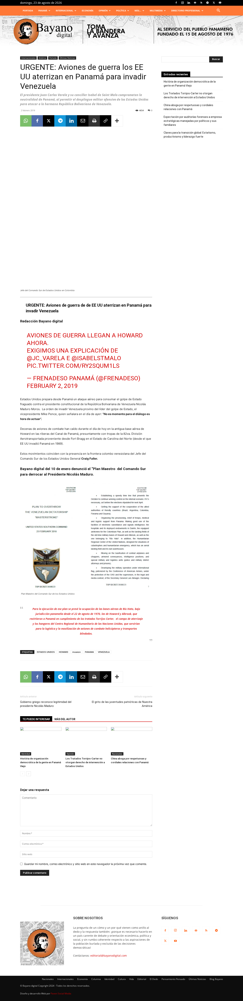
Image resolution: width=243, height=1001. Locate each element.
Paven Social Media (61, 993)
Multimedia (156, 10)
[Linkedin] (189, 2)
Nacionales (117, 753)
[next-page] (28, 773)
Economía (87, 10)
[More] (117, 121)
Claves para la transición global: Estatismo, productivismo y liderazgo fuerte (190, 134)
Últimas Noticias (67, 58)
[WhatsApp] (26, 121)
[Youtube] (220, 2)
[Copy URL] (105, 121)
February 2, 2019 (52, 385)
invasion (76, 652)
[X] (214, 2)
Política (121, 10)
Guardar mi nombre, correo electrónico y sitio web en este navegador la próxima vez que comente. (85, 864)
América (42, 58)
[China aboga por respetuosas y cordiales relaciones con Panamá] (131, 741)
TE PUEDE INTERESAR (36, 719)
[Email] (82, 121)
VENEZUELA (104, 652)
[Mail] (195, 2)
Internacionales (28, 58)
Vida (131, 979)
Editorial (141, 979)
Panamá (42, 10)
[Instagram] (182, 2)
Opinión (103, 10)
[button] (218, 11)
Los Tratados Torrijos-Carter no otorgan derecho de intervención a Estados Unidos (85, 762)
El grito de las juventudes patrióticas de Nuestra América (122, 704)
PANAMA (89, 652)
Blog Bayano (216, 979)
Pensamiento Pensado (173, 979)
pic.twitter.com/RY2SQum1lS (73, 365)
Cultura (122, 979)
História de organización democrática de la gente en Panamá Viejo (40, 762)
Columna (96, 979)
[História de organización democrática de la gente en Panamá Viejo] (41, 741)
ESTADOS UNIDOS (46, 652)
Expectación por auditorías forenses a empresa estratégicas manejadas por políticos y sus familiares (193, 120)
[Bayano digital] (121, 32)
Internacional (64, 10)
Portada (28, 10)
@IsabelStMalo (96, 358)
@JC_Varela (46, 358)
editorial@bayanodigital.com (108, 955)
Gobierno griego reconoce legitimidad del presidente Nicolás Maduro (45, 704)
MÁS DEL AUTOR (64, 719)
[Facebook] (176, 2)
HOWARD (63, 652)
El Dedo (154, 979)
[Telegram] (207, 2)
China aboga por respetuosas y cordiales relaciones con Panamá (188, 107)
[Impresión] (94, 121)
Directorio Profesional (185, 10)
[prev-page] (22, 773)
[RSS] (201, 2)
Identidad (25, 753)
